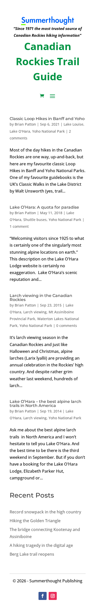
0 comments (66, 325)
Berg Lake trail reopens (32, 554)
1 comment (19, 226)
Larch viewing (35, 312)
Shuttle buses (35, 219)
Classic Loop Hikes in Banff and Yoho (47, 118)
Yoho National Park (48, 131)
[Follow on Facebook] (43, 596)
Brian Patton (25, 124)
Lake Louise (73, 124)
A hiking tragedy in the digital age (41, 545)
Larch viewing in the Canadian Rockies (41, 297)
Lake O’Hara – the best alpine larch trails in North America (45, 403)
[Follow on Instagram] (53, 596)
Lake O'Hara (20, 131)
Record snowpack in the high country (45, 512)
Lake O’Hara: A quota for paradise (44, 207)
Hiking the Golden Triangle (35, 520)
